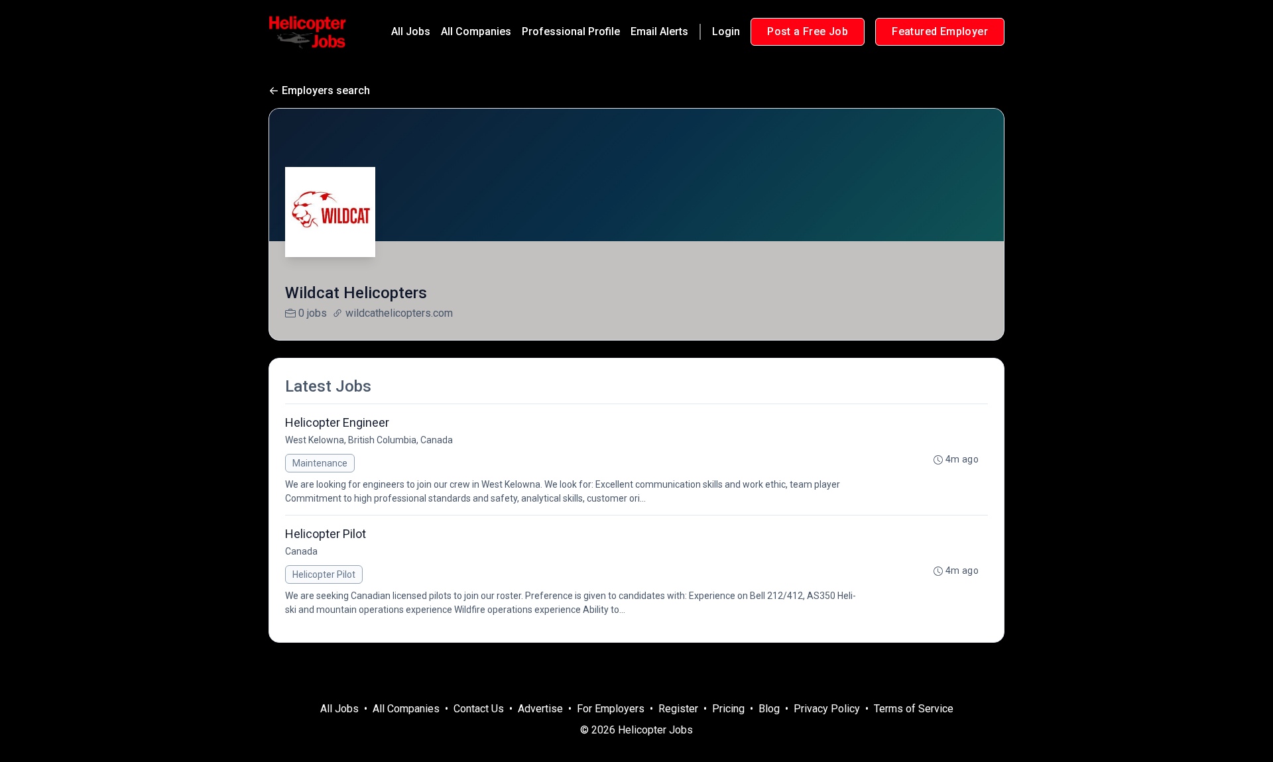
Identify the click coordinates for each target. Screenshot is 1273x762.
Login (726, 31)
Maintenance (319, 463)
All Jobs (410, 31)
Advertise (540, 708)
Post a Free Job (807, 31)
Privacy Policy (827, 708)
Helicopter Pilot (323, 574)
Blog (769, 708)
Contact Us (479, 708)
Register (678, 708)
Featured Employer (940, 31)
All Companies (476, 31)
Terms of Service (913, 708)
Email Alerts (659, 31)
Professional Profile (571, 31)
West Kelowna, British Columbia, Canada (369, 440)
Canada (301, 551)
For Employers (610, 708)
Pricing (728, 708)
